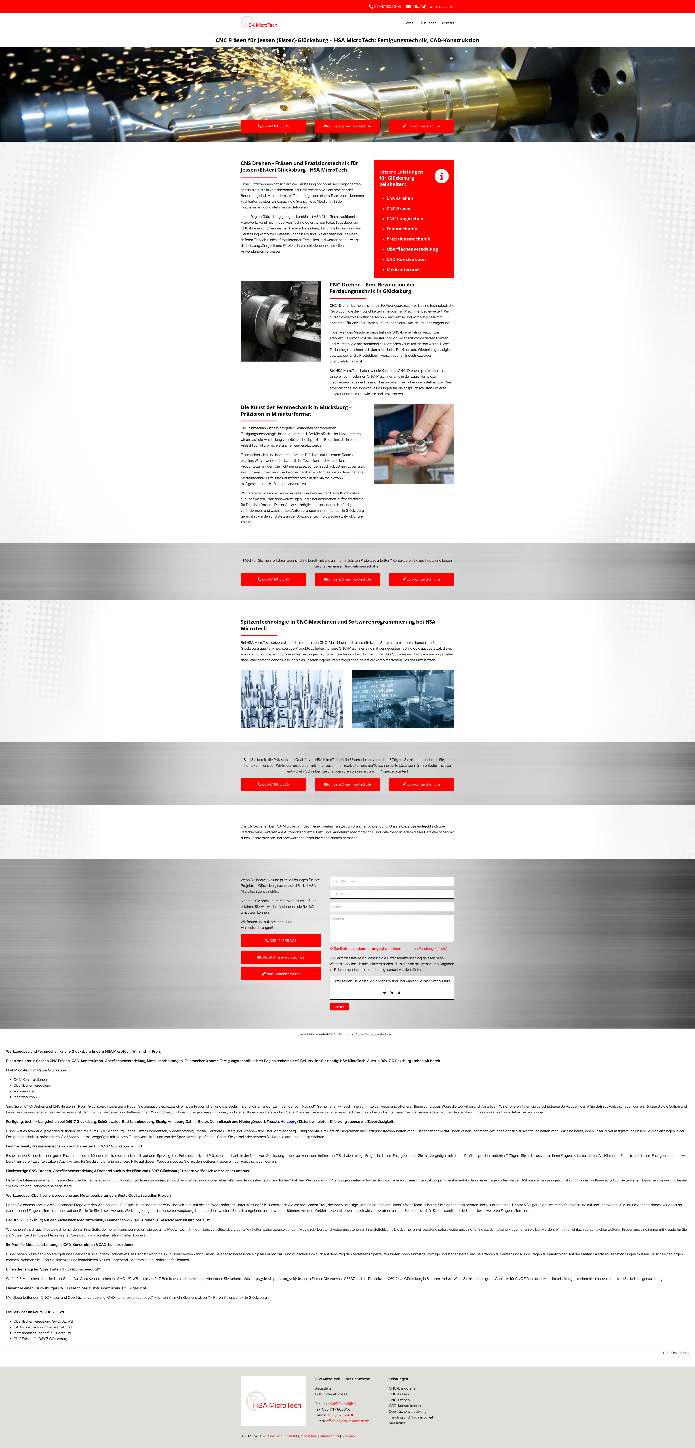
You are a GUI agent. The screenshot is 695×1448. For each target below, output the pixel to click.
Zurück (671, 1352)
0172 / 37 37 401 (340, 1415)
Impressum (308, 1436)
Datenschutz (329, 1436)
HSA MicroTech (270, 1436)
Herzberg (288, 1121)
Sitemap (348, 1436)
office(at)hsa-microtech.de (347, 1421)
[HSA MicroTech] (259, 17)
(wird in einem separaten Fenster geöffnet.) (390, 948)
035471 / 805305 (342, 1403)
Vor (683, 1352)
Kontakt (291, 1436)
